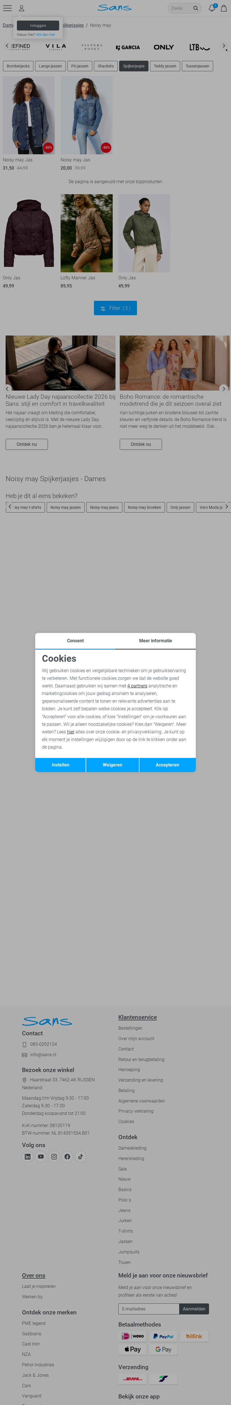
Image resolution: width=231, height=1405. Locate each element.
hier (70, 732)
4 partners (137, 686)
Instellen (60, 765)
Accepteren (167, 765)
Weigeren (112, 765)
